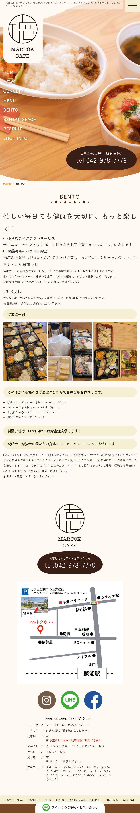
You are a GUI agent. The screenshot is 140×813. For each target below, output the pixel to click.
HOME (9, 72)
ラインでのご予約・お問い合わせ (74, 807)
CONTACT (128, 800)
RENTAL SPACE (19, 119)
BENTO (10, 109)
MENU (9, 100)
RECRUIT (12, 128)
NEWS (9, 81)
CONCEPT (13, 91)
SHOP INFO (15, 138)
